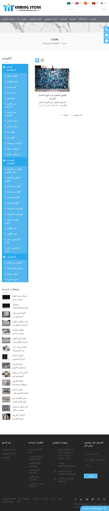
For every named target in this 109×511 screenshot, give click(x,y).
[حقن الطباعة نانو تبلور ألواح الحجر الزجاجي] (6, 399)
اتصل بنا (92, 19)
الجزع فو (11, 132)
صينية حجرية (12, 279)
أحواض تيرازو (12, 274)
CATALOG (82, 19)
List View (42, 60)
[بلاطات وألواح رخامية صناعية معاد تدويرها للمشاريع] (6, 331)
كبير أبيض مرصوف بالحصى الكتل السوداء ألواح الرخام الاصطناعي (20, 408)
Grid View (37, 60)
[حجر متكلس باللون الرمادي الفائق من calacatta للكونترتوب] (6, 323)
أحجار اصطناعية (36, 19)
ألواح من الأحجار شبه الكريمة (13, 170)
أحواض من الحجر (14, 262)
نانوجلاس (11, 98)
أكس (19, 501)
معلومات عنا (22, 19)
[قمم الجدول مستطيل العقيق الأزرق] (6, 365)
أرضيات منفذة (13, 148)
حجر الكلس (12, 228)
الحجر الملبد (12, 76)
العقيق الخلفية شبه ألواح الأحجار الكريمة (52, 97)
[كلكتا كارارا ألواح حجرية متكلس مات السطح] (6, 340)
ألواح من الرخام (14, 186)
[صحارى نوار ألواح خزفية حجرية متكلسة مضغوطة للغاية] (6, 297)
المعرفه (73, 19)
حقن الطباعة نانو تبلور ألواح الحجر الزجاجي (19, 400)
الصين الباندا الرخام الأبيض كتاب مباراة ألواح (20, 391)
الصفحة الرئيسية (8, 19)
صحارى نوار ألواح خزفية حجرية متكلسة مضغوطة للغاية (19, 298)
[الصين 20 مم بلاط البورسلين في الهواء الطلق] (6, 374)
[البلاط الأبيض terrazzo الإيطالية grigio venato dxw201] (6, 382)
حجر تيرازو (11, 87)
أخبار (53, 498)
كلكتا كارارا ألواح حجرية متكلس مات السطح (20, 340)
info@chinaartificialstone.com (71, 474)
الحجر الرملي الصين (11, 221)
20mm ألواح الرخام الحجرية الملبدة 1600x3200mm (19, 357)
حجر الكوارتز (12, 81)
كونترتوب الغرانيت (15, 208)
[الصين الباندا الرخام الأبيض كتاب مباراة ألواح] (6, 391)
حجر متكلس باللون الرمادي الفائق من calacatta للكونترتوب (20, 323)
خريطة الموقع (8, 501)
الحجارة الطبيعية (51, 19)
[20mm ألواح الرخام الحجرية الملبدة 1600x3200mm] (6, 357)
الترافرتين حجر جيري (12, 241)
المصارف (63, 19)
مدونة (60, 498)
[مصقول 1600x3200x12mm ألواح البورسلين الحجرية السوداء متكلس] (6, 306)
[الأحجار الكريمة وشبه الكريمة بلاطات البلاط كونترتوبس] (6, 416)
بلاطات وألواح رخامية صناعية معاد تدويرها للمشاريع (18, 332)
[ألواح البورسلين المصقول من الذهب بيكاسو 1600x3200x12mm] (6, 314)
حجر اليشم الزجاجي (10, 105)
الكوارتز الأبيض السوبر (12, 179)
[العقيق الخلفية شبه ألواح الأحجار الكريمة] (52, 78)
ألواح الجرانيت (13, 197)
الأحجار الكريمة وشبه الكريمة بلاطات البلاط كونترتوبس (18, 417)
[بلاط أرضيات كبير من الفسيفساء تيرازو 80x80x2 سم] (6, 348)
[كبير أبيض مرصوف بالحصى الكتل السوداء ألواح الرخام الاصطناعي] (6, 408)
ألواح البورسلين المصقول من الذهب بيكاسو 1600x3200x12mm (20, 315)
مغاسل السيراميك (15, 268)
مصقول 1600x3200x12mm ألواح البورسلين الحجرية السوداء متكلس (20, 306)
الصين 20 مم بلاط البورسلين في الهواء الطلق (19, 374)
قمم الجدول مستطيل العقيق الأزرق (19, 366)
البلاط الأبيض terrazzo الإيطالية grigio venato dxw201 (19, 383)
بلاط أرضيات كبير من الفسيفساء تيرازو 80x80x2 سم (19, 349)
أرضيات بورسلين (14, 143)
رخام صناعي (12, 120)
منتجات (35, 498)
